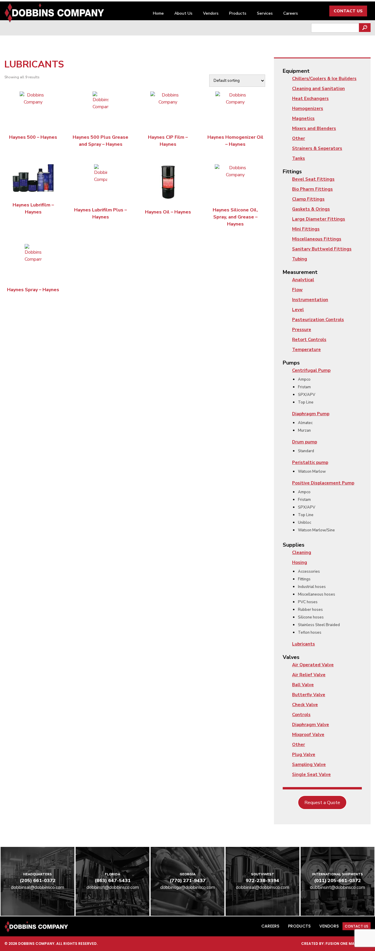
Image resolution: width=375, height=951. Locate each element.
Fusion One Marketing (348, 943)
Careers (290, 13)
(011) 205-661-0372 (337, 880)
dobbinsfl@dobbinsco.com (112, 887)
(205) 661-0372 (38, 880)
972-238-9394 (262, 880)
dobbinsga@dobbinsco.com (187, 887)
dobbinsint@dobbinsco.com (337, 887)
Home (158, 13)
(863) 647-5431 (113, 880)
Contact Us (348, 11)
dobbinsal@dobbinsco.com (37, 887)
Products (237, 13)
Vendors (211, 13)
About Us (183, 13)
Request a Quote (322, 802)
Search (365, 27)
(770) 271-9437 (188, 880)
